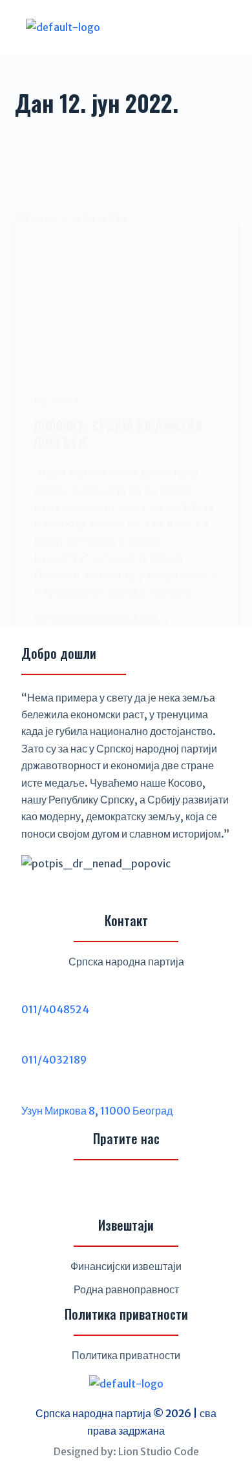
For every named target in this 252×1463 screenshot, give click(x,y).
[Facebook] (94, 1190)
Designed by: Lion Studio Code (126, 1451)
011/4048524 (55, 1009)
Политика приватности (126, 1355)
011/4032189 (54, 1059)
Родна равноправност (126, 1289)
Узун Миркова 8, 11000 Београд (97, 1110)
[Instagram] (126, 1190)
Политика (56, 401)
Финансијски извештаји (126, 1266)
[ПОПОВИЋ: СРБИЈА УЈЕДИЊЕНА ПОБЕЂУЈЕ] (125, 293)
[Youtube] (157, 1190)
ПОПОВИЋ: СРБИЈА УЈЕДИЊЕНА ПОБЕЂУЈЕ (118, 434)
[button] (189, 27)
